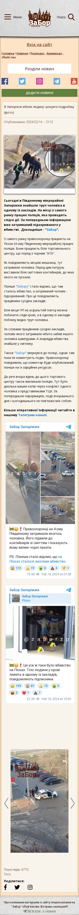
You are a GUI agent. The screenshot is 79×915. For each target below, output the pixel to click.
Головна (8, 53)
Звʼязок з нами (41, 911)
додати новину (40, 93)
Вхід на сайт (39, 44)
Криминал (55, 53)
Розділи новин (39, 68)
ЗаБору (22, 286)
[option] (39, 803)
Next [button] (73, 803)
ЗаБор (52, 229)
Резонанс (38, 53)
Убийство (9, 57)
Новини (22, 53)
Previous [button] (6, 803)
